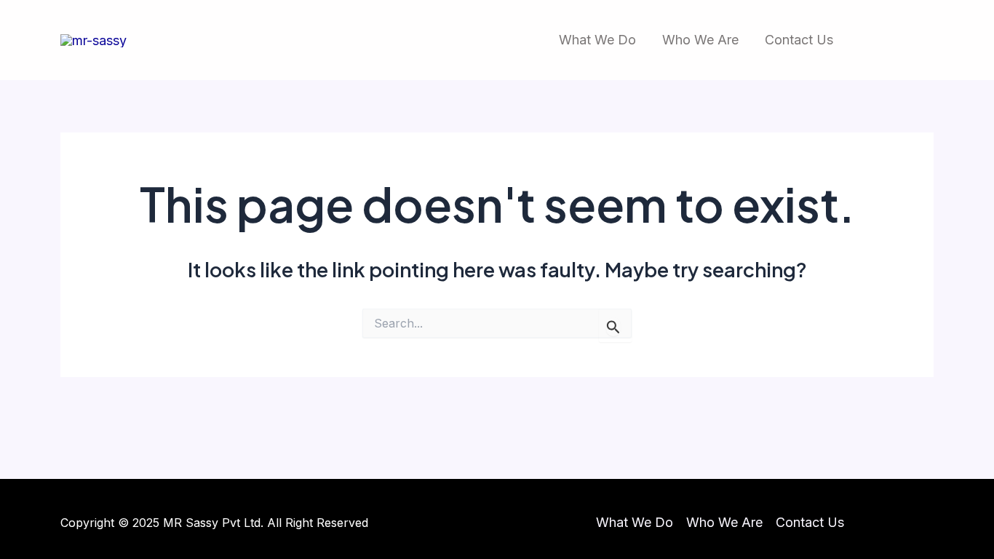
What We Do (597, 39)
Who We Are (700, 39)
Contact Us (799, 39)
